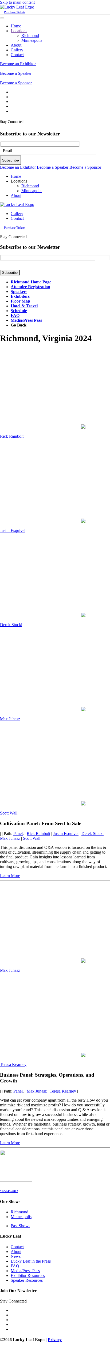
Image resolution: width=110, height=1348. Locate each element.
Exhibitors (20, 296)
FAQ (15, 315)
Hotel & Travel (24, 306)
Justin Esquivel (12, 530)
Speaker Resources (27, 1280)
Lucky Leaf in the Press (31, 1261)
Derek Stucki (11, 624)
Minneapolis (31, 40)
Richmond (30, 35)
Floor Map (20, 301)
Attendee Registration (30, 286)
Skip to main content (17, 2)
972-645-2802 (9, 1191)
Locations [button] (19, 181)
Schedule (19, 310)
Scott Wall (8, 813)
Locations (19, 30)
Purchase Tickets (14, 12)
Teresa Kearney (13, 1064)
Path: (8, 833)
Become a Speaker (16, 73)
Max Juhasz (10, 719)
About (16, 45)
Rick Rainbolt (11, 436)
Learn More (10, 875)
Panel (18, 833)
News (16, 1256)
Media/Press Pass (26, 320)
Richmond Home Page (31, 282)
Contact (17, 54)
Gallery (17, 50)
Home (16, 26)
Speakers (19, 291)
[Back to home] (17, 7)
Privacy (55, 1339)
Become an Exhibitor (18, 63)
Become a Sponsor (16, 83)
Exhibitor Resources (28, 1275)
